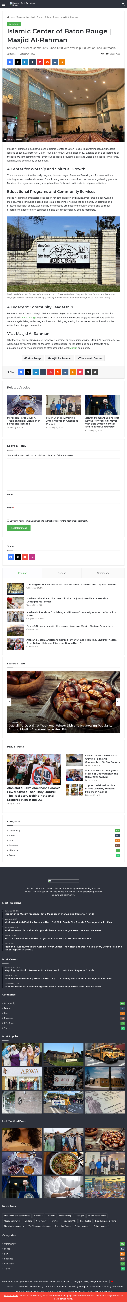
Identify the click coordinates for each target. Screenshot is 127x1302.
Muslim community (12, 1221)
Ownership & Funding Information (106, 1286)
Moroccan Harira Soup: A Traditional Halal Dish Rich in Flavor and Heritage (23, 420)
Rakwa (12, 54)
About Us (23, 1286)
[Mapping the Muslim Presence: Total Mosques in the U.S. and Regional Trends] (15, 589)
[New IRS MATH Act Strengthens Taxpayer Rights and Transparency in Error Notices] (63, 1187)
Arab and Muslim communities (17, 1215)
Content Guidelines (76, 1291)
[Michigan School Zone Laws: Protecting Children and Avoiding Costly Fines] (105, 1054)
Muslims (28, 1221)
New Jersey (41, 1221)
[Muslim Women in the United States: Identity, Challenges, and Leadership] (22, 1054)
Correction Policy (56, 1291)
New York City (70, 1221)
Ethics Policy (40, 1291)
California (38, 1215)
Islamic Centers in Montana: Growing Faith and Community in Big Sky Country (102, 758)
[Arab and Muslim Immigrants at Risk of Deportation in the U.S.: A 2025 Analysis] (74, 775)
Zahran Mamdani (82, 1226)
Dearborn (51, 1215)
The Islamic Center (90, 358)
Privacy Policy (36, 1286)
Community (22, 17)
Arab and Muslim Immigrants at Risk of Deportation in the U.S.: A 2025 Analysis (101, 773)
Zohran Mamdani (101, 1226)
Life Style (13, 850)
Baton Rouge (29, 317)
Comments (103, 573)
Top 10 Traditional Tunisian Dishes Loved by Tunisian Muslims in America (100, 788)
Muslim (73, 347)
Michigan (80, 1215)
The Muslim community (14, 1226)
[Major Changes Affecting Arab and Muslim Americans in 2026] (63, 405)
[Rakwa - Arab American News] (24, 4)
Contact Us (11, 1286)
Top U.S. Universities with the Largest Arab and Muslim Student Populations (69, 626)
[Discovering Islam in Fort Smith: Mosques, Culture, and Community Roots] (63, 1054)
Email (10, 507)
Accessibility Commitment (100, 1291)
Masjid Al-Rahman (60, 358)
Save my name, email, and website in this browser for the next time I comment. (49, 521)
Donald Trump (65, 1215)
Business (13, 845)
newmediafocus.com (60, 1281)
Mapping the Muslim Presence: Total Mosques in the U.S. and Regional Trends (71, 584)
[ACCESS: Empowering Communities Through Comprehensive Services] (63, 1078)
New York (55, 1221)
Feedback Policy (24, 1291)
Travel (12, 855)
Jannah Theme (11, 1295)
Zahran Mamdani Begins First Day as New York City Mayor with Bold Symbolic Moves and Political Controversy (102, 422)
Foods (12, 835)
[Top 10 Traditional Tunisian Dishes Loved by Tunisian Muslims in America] (74, 789)
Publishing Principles (78, 1286)
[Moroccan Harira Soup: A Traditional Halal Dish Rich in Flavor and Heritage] (24, 405)
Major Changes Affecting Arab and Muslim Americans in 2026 (62, 420)
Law (11, 840)
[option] (63, 702)
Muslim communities (97, 1215)
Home (12, 17)
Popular (22, 573)
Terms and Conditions (55, 1286)
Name (11, 494)
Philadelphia (85, 1221)
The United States (62, 1226)
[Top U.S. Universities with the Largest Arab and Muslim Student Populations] (15, 630)
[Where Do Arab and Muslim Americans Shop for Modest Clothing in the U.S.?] (22, 1078)
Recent (62, 573)
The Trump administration (39, 1226)
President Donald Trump (105, 1221)
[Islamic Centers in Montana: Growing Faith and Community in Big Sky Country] (74, 760)
